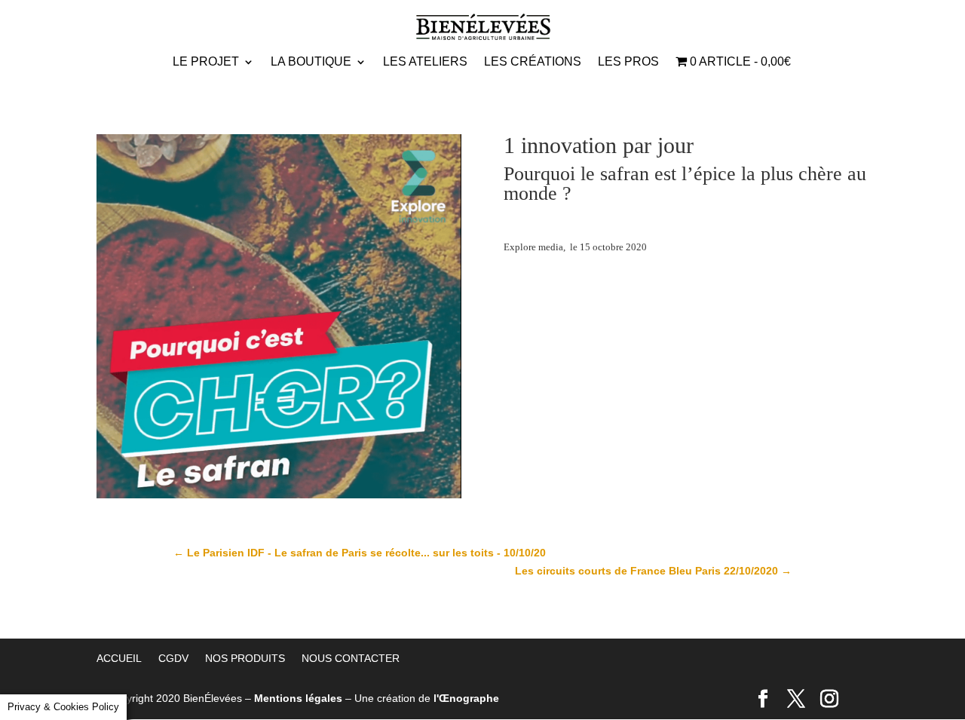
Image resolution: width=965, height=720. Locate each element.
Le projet (206, 62)
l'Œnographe (466, 698)
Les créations (532, 62)
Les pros (628, 62)
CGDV (173, 658)
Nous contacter (351, 658)
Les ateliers (425, 62)
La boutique (311, 62)
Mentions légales (298, 698)
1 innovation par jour (599, 145)
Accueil (119, 658)
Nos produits (245, 658)
